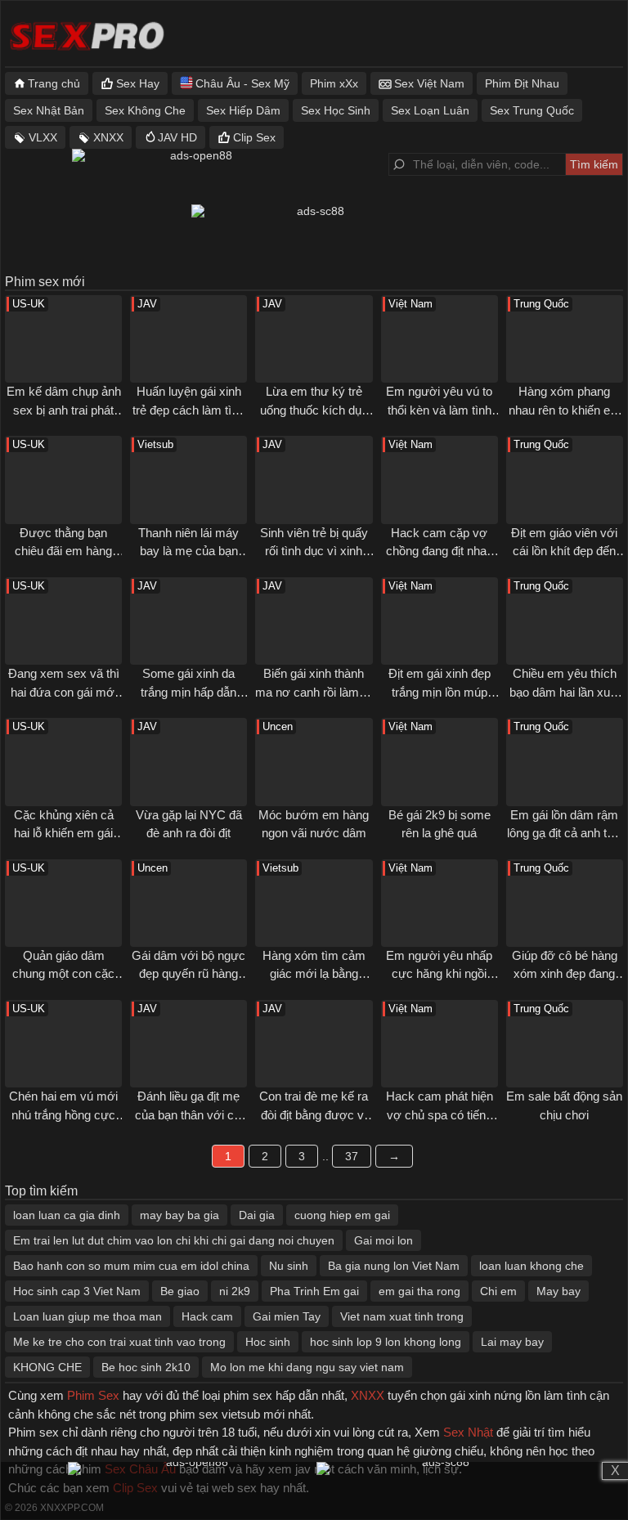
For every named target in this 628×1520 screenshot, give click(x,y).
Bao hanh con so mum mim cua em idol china (131, 1265)
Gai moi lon (383, 1240)
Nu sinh (288, 1265)
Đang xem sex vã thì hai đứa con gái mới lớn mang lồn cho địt (63, 691)
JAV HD (177, 137)
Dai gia (257, 1215)
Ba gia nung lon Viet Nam (394, 1265)
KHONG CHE (47, 1367)
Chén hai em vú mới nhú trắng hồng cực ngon (63, 1114)
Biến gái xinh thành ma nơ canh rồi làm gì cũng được (313, 691)
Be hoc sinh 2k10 (146, 1367)
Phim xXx (334, 83)
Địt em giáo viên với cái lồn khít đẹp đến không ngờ (564, 551)
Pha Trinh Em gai (314, 1291)
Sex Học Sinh (335, 110)
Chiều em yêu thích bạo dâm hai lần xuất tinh (564, 691)
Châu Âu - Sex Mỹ (242, 83)
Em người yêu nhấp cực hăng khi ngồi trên (439, 973)
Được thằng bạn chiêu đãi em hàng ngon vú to (63, 551)
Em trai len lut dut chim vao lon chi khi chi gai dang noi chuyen (173, 1240)
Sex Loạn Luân (430, 110)
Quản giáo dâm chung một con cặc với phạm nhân (63, 973)
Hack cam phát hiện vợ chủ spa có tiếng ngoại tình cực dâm (439, 1114)
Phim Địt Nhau (522, 83)
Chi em (498, 1291)
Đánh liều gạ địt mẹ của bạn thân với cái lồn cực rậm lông (189, 1114)
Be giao (180, 1291)
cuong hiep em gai (342, 1215)
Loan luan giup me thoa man (87, 1316)
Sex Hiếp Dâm (243, 110)
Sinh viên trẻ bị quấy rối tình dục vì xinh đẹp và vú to (314, 551)
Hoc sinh (267, 1341)
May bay (558, 1291)
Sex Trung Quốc (532, 110)
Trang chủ (54, 83)
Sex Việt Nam (429, 83)
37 (351, 1156)
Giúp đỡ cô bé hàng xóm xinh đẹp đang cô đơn (564, 973)
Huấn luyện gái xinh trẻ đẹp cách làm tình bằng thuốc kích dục (188, 409)
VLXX (43, 137)
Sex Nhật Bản (48, 110)
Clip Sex (254, 137)
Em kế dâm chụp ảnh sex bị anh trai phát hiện (64, 409)
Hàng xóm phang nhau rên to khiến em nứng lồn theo (565, 409)
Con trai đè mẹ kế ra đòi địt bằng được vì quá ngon (313, 1114)
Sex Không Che (145, 110)
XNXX (108, 137)
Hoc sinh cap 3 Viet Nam (77, 1291)
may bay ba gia (179, 1215)
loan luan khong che (531, 1265)
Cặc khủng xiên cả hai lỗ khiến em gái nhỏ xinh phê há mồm (63, 833)
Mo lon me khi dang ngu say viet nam (307, 1367)
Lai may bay (512, 1341)
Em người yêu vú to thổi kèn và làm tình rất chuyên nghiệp (439, 409)
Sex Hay (137, 83)
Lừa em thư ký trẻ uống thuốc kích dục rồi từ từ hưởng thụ (314, 409)
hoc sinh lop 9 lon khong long (385, 1341)
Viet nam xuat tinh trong (402, 1316)
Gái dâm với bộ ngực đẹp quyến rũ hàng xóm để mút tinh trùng (189, 973)
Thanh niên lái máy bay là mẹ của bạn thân (188, 551)
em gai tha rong (419, 1291)
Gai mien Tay (287, 1316)
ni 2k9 (234, 1291)
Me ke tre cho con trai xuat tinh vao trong (119, 1341)
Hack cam (207, 1316)
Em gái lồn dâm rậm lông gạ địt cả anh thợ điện (564, 833)
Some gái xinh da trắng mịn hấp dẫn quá (188, 691)
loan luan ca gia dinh (66, 1215)
